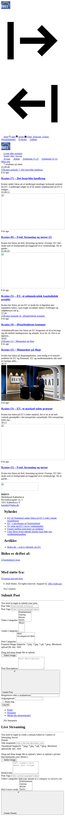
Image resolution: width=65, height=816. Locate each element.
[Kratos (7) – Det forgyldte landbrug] (22, 169)
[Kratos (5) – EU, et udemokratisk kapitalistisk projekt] (33, 287)
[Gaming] (24, 615)
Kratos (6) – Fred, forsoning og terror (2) (26, 237)
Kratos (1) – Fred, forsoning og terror (24, 467)
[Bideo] (5, 8)
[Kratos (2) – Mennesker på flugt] (17, 341)
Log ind (5, 705)
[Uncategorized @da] (26, 636)
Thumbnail (6, 746)
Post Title (5, 606)
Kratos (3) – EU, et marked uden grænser (27, 408)
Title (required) (8, 743)
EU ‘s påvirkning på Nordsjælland (23, 523)
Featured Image (8, 644)
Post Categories (8, 641)
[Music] (22, 623)
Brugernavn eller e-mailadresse (16, 695)
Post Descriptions (9, 668)
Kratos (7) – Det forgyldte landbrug (23, 178)
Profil (10, 710)
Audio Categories (9, 631)
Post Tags (5, 609)
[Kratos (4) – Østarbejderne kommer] (23, 316)
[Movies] (24, 617)
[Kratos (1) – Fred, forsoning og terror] (33, 459)
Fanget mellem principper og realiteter (25, 529)
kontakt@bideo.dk (10, 505)
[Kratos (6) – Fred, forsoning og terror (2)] (33, 228)
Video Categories (9, 620)
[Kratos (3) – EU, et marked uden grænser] (33, 400)
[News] (26, 633)
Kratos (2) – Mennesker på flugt (21, 349)
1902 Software (55, 583)
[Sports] (24, 620)
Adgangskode (8, 698)
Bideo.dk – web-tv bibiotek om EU (24, 547)
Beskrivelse (6, 773)
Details (4, 740)
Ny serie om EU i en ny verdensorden (25, 526)
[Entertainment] (24, 612)
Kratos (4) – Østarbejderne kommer (23, 324)
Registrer (11, 712)
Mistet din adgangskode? (19, 715)
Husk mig (9, 701)
